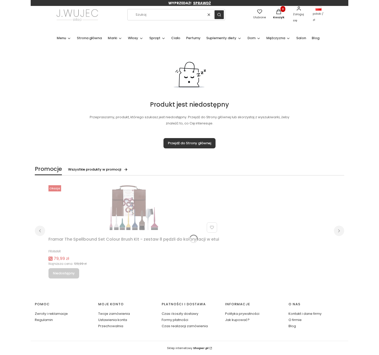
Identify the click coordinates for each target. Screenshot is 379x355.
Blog (292, 326)
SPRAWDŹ (202, 3)
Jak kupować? (237, 319)
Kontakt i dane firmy (305, 313)
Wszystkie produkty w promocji (94, 169)
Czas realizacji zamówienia (185, 326)
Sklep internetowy (188, 348)
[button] (219, 14)
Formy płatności (175, 319)
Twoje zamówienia (114, 313)
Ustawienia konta (112, 319)
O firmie (295, 319)
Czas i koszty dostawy (180, 313)
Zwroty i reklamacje (51, 313)
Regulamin (44, 319)
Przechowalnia (110, 326)
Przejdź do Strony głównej (189, 143)
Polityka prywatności (242, 313)
